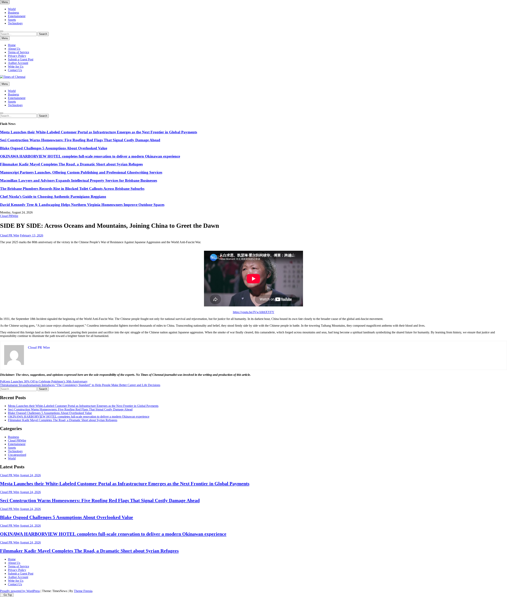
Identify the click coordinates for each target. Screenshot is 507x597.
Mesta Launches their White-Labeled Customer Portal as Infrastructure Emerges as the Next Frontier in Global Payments (98, 132)
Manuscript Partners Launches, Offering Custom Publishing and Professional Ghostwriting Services (81, 172)
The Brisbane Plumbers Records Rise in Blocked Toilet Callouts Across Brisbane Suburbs (72, 189)
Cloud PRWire (9, 216)
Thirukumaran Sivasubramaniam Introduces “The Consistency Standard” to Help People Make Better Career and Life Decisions (80, 385)
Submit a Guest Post (20, 59)
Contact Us (15, 70)
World (12, 9)
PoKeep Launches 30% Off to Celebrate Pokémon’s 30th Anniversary (44, 381)
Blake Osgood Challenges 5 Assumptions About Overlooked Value (53, 148)
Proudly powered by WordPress (20, 591)
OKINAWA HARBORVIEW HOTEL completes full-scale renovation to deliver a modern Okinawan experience (90, 156)
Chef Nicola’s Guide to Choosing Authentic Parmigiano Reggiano (53, 196)
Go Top (8, 594)
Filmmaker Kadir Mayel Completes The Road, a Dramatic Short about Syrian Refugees (71, 164)
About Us (14, 48)
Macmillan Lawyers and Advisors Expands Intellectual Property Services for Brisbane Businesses (78, 180)
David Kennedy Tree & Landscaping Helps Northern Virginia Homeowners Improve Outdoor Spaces (82, 205)
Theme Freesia (83, 591)
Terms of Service (18, 52)
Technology (15, 23)
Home (12, 45)
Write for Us (15, 66)
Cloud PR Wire (9, 235)
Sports (12, 19)
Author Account (18, 63)
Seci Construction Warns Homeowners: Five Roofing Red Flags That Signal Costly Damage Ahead (80, 140)
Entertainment (16, 16)
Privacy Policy (17, 55)
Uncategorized (17, 454)
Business (13, 12)
